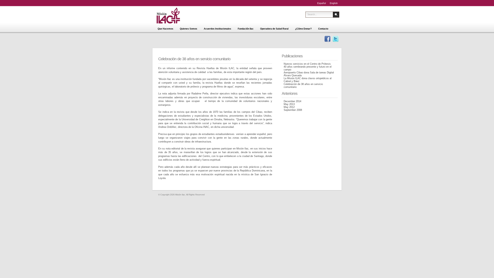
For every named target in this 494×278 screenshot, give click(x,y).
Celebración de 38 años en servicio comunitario (194, 59)
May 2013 (289, 104)
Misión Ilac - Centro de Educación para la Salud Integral (174, 15)
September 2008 (293, 109)
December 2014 (292, 101)
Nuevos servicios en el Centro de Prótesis (307, 63)
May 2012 (289, 107)
